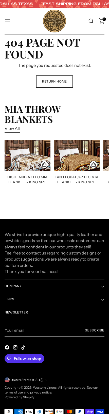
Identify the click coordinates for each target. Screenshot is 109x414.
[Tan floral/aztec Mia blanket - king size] (77, 155)
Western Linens (45, 387)
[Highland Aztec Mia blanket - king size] (27, 155)
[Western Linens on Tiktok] (24, 348)
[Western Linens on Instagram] (16, 348)
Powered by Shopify (19, 397)
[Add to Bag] (44, 165)
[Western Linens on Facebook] (8, 348)
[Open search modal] (91, 21)
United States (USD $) (27, 380)
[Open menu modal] (7, 21)
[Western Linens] (54, 21)
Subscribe (95, 330)
